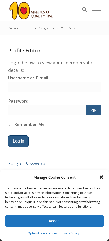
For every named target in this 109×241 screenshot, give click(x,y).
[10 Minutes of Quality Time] (45, 10)
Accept (54, 221)
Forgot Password (26, 163)
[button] (101, 177)
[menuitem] (82, 10)
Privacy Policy (69, 233)
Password (18, 101)
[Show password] (93, 110)
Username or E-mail (28, 78)
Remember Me (29, 124)
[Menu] (94, 10)
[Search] (82, 10)
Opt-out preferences (42, 233)
